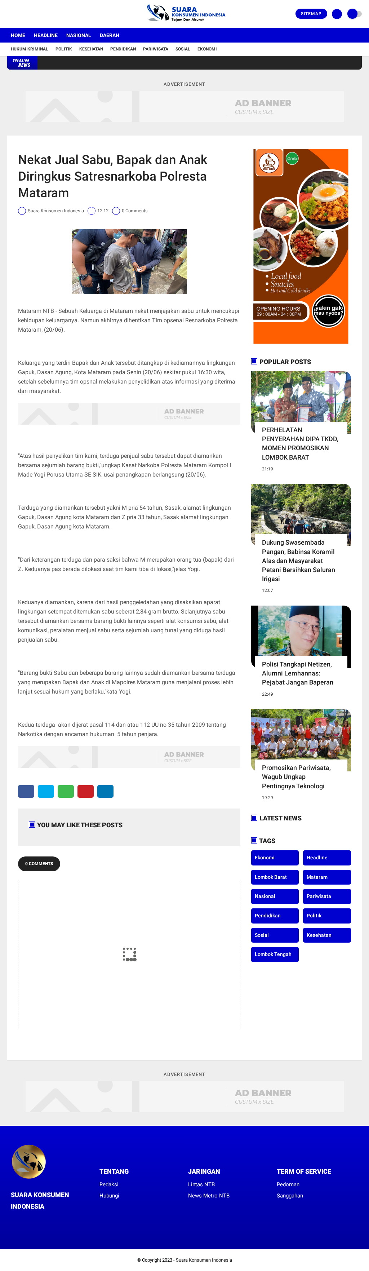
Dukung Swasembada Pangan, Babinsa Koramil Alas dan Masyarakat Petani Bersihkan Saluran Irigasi (298, 561)
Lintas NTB (201, 1184)
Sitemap (311, 13)
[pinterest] (85, 791)
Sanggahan (290, 1195)
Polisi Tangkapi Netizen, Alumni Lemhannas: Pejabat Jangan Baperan (297, 673)
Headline (46, 35)
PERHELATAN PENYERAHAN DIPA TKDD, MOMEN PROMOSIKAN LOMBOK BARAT (300, 443)
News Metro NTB (209, 1195)
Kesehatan (91, 49)
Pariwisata (155, 49)
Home (18, 35)
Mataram (317, 877)
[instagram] (29, 14)
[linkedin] (105, 791)
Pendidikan (123, 49)
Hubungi (109, 1195)
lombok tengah (273, 954)
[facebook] (9, 14)
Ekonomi (207, 49)
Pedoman (288, 1184)
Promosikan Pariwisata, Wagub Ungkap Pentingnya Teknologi (296, 776)
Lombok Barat (271, 877)
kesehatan (319, 935)
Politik (63, 49)
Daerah (109, 35)
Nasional (78, 35)
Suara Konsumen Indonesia (204, 1260)
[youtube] (38, 14)
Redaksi (109, 1184)
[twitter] (19, 14)
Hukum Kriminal (29, 49)
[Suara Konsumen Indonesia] (185, 23)
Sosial (182, 49)
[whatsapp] (66, 791)
